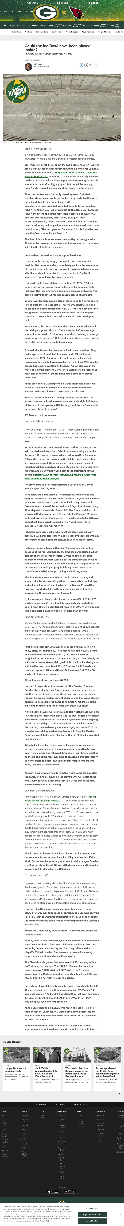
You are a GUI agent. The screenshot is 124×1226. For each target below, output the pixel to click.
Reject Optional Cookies (92, 1215)
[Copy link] (96, 65)
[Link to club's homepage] (5, 25)
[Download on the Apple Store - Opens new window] (53, 1192)
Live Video (24, 1126)
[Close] (120, 1214)
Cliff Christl (38, 64)
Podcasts (24, 1144)
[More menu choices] (92, 25)
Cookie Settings (92, 1208)
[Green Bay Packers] (62, 1203)
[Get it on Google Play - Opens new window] (70, 1193)
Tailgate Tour (100, 1120)
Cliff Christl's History (4, 1124)
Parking (61, 1132)
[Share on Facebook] (81, 66)
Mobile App (4, 1150)
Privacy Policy (45, 1221)
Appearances (100, 1116)
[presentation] (120, 1094)
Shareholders (100, 1146)
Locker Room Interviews (24, 1132)
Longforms (4, 1130)
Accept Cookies (92, 1221)
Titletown (62, 1172)
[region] (62, 1214)
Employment (62, 1154)
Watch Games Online (24, 1154)
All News (4, 1146)
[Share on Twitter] (86, 66)
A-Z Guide (61, 1116)
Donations (100, 1130)
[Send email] (91, 66)
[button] (58, 1094)
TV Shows (24, 1148)
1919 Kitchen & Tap (61, 1166)
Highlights (24, 1116)
